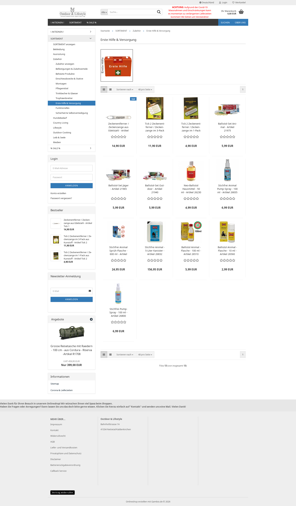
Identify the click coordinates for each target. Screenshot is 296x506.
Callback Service (58, 470)
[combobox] (124, 89)
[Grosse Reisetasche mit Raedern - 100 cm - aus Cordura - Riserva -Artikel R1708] (71, 333)
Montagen (61, 83)
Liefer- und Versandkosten (63, 447)
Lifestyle (57, 127)
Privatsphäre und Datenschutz (65, 453)
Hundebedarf (60, 117)
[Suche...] (159, 12)
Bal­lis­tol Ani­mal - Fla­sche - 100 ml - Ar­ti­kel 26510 (191, 251)
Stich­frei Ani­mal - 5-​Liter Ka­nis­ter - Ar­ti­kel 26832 (155, 251)
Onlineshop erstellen (136, 501)
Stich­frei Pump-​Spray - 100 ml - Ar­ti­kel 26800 (118, 312)
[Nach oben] (286, 501)
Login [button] (224, 2)
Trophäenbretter (64, 98)
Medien (57, 142)
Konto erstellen (58, 193)
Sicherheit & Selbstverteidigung (72, 112)
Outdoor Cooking (62, 132)
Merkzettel (240, 2)
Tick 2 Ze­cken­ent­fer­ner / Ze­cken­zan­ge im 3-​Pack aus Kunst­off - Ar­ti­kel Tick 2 (155, 127)
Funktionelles (62, 107)
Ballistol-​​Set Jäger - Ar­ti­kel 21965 (118, 187)
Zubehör (57, 59)
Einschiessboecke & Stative (69, 78)
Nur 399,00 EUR (71, 363)
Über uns (240, 22)
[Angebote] (91, 319)
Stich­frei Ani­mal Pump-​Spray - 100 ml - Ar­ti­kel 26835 (227, 189)
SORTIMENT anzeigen (64, 44)
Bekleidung (59, 49)
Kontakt (54, 430)
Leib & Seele (59, 137)
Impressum (56, 424)
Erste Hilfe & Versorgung (68, 103)
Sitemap (55, 383)
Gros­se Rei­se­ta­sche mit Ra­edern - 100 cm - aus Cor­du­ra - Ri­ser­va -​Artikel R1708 (71, 350)
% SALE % (91, 22)
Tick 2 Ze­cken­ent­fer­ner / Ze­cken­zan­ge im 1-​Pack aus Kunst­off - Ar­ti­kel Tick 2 (191, 127)
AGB (52, 441)
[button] (207, 2)
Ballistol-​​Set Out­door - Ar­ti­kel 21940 (154, 189)
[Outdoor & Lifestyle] (72, 12)
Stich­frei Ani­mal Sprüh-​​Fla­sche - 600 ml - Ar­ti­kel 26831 (118, 251)
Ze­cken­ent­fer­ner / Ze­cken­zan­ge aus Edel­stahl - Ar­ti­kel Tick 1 (118, 127)
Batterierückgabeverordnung (65, 465)
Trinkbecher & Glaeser (67, 93)
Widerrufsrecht (58, 435)
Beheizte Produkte (65, 73)
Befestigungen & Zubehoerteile (72, 68)
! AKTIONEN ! (57, 22)
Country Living (60, 122)
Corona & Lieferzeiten (62, 390)
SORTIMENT (75, 22)
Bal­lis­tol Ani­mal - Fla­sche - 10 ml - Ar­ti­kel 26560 (227, 251)
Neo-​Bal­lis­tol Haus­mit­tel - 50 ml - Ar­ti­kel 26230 (191, 189)
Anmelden (71, 185)
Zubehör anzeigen (65, 63)
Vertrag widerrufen (62, 492)
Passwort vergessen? (61, 198)
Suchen (225, 22)
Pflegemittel (62, 88)
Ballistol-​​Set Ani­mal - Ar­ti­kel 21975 (227, 127)
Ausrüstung (59, 54)
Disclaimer (55, 459)
